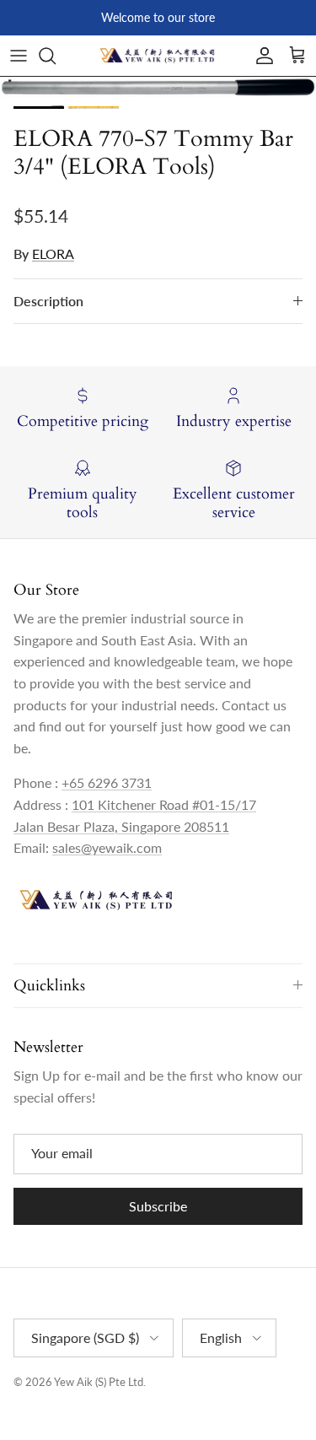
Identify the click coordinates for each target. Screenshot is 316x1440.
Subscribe (158, 1206)
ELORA (53, 253)
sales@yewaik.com (107, 847)
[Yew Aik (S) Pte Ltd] (158, 55)
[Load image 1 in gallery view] (158, 87)
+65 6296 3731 (107, 782)
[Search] (55, 55)
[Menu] (18, 55)
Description (48, 301)
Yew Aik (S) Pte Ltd (98, 1382)
